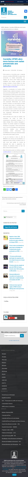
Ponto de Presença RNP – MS (9, 435)
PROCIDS (4, 359)
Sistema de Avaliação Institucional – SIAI (11, 441)
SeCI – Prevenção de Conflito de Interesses (12, 400)
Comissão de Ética (6, 415)
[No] (26, 468)
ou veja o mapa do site (14, 340)
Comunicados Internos (7, 403)
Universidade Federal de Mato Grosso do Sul (15, 4)
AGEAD (4, 377)
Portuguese (9, 217)
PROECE (4, 362)
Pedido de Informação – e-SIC (9, 432)
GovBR (2, 1)
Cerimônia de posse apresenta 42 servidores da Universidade (16, 204)
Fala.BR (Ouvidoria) (6, 397)
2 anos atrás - (10, 70)
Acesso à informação (20, 1)
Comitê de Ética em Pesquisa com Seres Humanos (13, 421)
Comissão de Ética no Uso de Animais (10, 418)
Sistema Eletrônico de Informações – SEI (11, 444)
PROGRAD (4, 368)
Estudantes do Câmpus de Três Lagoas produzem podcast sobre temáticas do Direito (12, 198)
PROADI (4, 354)
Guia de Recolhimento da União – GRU (11, 424)
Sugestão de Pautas (11, 227)
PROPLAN (4, 371)
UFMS (2, 27)
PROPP (3, 374)
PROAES (4, 356)
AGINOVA (4, 386)
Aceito (14, 474)
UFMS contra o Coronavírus (8, 406)
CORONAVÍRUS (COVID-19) (9, 1)
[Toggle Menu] (25, 21)
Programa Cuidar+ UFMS (7, 429)
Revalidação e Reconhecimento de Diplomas (12, 438)
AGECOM (4, 380)
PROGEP (4, 365)
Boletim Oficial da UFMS (7, 412)
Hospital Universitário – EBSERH (9, 427)
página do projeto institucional (10, 86)
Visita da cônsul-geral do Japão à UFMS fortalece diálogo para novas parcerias (16, 286)
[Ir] (23, 211)
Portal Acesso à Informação (8, 394)
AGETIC (4, 383)
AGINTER (4, 388)
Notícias (7, 27)
